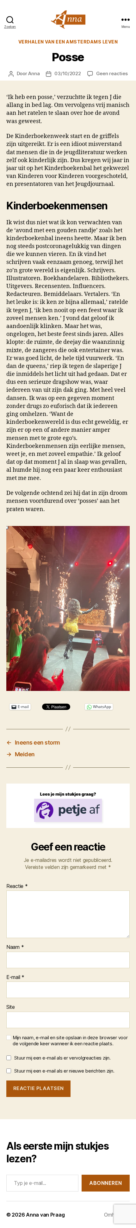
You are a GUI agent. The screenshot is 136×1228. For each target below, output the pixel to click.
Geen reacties (112, 73)
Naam (15, 947)
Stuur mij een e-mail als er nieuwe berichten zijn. (64, 1071)
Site (10, 1007)
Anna (34, 73)
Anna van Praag (45, 1215)
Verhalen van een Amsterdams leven (68, 41)
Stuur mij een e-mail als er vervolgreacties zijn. (62, 1058)
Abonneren (105, 1183)
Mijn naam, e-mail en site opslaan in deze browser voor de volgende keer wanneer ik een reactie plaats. (70, 1041)
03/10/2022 (67, 73)
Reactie (17, 886)
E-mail (15, 977)
